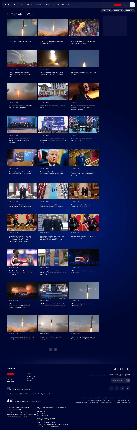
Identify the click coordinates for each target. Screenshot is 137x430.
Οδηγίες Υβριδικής (81, 402)
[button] (132, 4)
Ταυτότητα (127, 398)
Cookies (119, 398)
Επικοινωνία (111, 400)
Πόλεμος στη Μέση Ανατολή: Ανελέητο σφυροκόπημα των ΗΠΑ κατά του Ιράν (51, 73)
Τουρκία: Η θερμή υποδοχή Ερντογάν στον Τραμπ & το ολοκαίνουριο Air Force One (52, 205)
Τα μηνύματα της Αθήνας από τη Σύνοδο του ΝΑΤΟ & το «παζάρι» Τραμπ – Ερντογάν (21, 140)
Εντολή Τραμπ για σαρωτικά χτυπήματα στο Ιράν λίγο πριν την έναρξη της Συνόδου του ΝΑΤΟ (83, 107)
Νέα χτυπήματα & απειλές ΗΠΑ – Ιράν (20, 41)
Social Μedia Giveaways (107, 402)
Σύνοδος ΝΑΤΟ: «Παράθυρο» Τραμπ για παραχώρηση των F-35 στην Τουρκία (20, 205)
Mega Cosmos (94, 402)
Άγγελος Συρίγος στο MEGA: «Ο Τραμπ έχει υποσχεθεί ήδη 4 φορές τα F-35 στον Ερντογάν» (84, 173)
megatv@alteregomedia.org (44, 419)
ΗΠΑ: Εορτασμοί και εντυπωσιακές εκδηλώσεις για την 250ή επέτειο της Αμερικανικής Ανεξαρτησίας (20, 305)
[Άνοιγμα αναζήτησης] (125, 4)
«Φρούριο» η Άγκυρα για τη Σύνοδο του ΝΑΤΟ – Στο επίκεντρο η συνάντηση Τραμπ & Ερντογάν (53, 272)
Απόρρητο (135, 426)
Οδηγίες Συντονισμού (124, 400)
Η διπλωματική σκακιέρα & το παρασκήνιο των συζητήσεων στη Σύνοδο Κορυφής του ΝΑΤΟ (53, 140)
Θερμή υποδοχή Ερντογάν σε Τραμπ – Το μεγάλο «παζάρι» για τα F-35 (83, 205)
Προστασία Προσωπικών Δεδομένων (91, 398)
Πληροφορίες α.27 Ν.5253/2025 (97, 400)
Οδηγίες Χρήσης (109, 398)
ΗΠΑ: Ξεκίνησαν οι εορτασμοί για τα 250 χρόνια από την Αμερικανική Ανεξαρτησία (52, 304)
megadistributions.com (123, 402)
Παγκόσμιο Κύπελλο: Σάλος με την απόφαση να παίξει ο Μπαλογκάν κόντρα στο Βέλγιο (21, 272)
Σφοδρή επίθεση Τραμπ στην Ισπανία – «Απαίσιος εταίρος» (82, 139)
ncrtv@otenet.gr (55, 426)
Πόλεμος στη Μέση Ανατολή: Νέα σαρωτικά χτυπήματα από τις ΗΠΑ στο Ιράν (20, 74)
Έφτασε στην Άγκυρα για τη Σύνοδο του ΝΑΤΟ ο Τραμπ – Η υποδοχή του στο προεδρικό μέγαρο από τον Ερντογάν (52, 237)
